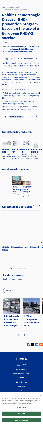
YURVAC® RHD (6, 150)
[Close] (40, 395)
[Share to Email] (41, 344)
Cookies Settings (21, 408)
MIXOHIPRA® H (27, 150)
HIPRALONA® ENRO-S (36, 150)
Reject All (21, 414)
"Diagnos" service (26, 188)
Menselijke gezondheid (21, 373)
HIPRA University (16, 188)
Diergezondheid (10, 7)
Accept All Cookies (21, 420)
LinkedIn (21, 386)
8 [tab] (24, 268)
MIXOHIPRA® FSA (17, 150)
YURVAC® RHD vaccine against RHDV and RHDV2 (20, 248)
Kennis (17, 7)
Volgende (40, 205)
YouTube (21, 390)
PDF (31, 117)
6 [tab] (20, 268)
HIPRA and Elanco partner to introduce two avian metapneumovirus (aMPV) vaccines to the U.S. (31, 321)
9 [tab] (26, 268)
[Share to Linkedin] (36, 344)
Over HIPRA (21, 365)
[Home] (21, 359)
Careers (22, 377)
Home (3, 7)
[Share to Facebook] (28, 344)
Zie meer (7, 290)
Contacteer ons (21, 382)
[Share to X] (32, 344)
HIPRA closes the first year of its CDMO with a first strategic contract (11, 321)
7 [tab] (22, 268)
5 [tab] (18, 268)
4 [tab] (16, 268)
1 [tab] (11, 268)
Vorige (34, 205)
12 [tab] (31, 268)
